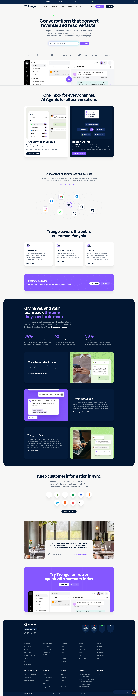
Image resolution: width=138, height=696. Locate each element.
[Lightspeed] (73, 503)
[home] (30, 6)
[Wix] (81, 503)
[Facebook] (25, 633)
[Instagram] (35, 633)
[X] (32, 633)
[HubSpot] (89, 495)
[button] (45, 6)
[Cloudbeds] (81, 495)
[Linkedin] (28, 633)
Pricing (63, 6)
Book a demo (100, 6)
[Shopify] (57, 495)
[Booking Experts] (73, 495)
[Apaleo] (65, 495)
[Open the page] (69, 2)
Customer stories (72, 6)
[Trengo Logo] (30, 624)
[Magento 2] (65, 503)
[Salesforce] (57, 503)
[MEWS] (49, 495)
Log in (92, 6)
